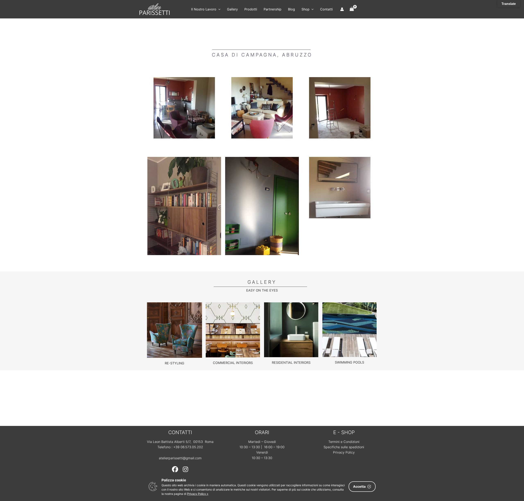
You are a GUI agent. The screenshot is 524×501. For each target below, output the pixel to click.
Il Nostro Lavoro (203, 9)
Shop (305, 9)
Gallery (232, 9)
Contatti (326, 9)
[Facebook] (175, 469)
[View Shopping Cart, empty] (352, 9)
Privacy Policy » (197, 493)
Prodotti (250, 9)
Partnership (272, 9)
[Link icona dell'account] (342, 9)
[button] (218, 9)
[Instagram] (185, 469)
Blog (291, 9)
